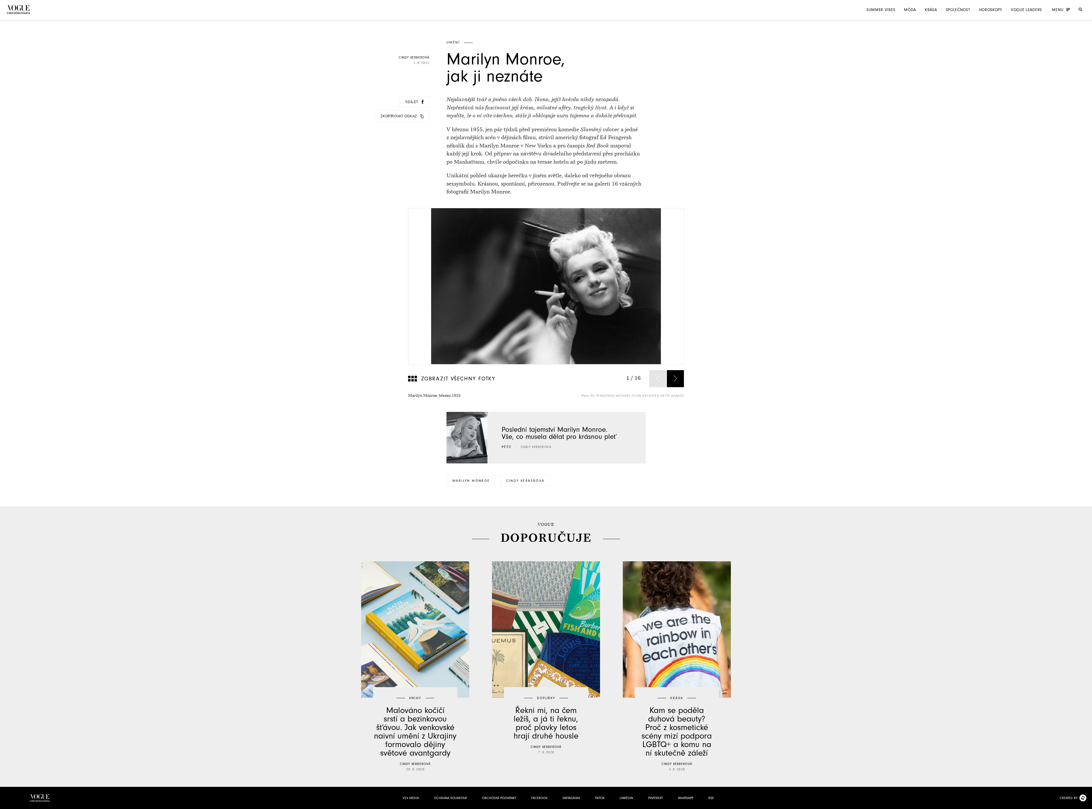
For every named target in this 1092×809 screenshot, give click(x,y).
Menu (1058, 10)
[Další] (675, 378)
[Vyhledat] (1080, 9)
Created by (1068, 798)
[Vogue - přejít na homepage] (18, 9)
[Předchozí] (657, 378)
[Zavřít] (1086, 803)
